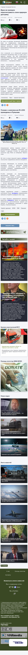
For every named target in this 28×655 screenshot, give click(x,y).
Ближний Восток (11, 7)
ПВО (18, 208)
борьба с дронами (5, 208)
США (2, 211)
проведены (15, 193)
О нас (8, 571)
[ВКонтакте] (2, 105)
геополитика (4, 97)
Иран (11, 97)
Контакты (8, 575)
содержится (10, 200)
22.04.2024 (6, 17)
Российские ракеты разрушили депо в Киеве (13, 257)
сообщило (24, 158)
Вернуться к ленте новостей (14, 580)
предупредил (4, 78)
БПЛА (13, 208)
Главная (3, 7)
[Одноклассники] (7, 105)
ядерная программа (19, 97)
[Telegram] (5, 105)
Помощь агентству (20, 571)
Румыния (23, 208)
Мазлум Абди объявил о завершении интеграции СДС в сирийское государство (13, 296)
